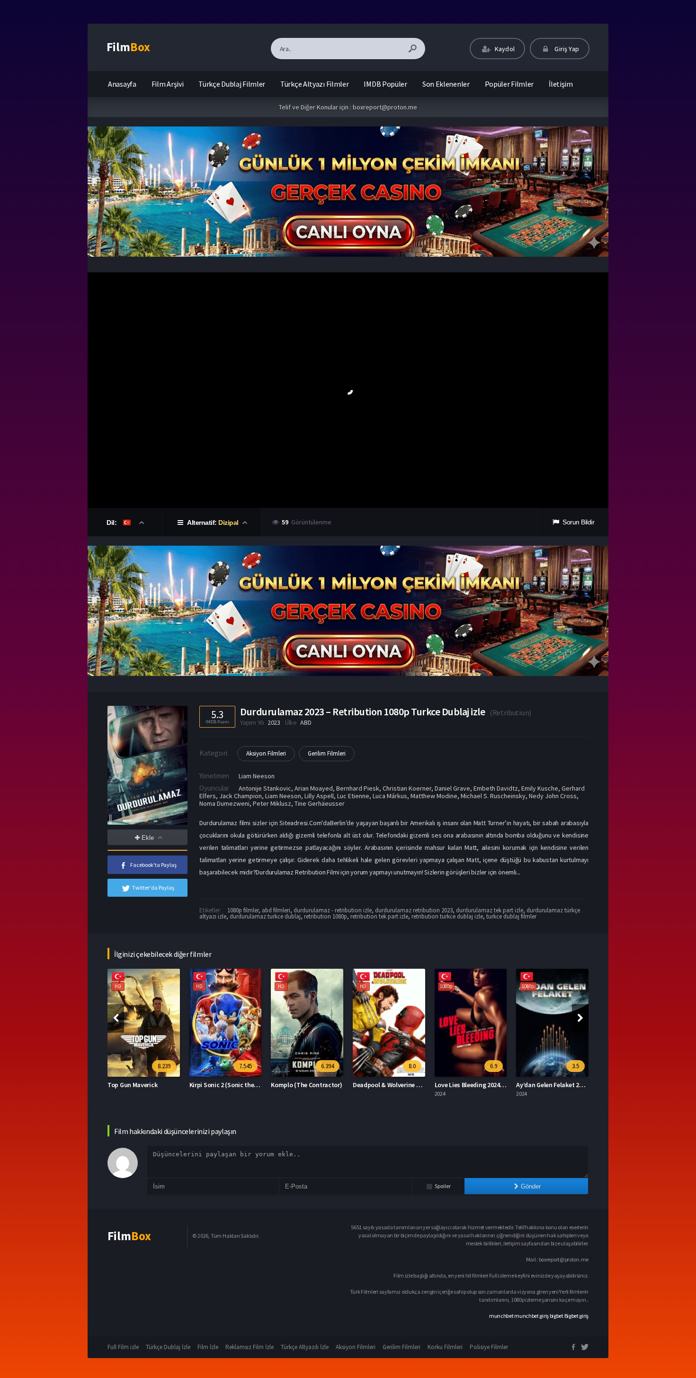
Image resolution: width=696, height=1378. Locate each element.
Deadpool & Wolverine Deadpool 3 (400, 1085)
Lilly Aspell (319, 796)
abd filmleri (276, 910)
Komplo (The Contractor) (306, 1085)
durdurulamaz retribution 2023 (414, 910)
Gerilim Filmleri (327, 753)
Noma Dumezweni (224, 803)
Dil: (112, 522)
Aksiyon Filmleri (266, 753)
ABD (305, 722)
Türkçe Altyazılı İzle (305, 1347)
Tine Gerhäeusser (319, 803)
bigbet (556, 1315)
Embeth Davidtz (495, 788)
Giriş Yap (566, 49)
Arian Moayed (313, 788)
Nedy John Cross (553, 796)
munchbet (501, 1315)
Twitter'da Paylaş (153, 887)
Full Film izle (123, 1347)
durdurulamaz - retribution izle (333, 910)
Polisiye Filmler (489, 1347)
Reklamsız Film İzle (249, 1347)
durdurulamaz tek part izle (489, 910)
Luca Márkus (390, 796)
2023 (274, 722)
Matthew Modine (433, 796)
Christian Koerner (407, 788)
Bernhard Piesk (357, 788)
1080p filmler (243, 910)
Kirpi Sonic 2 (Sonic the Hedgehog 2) (240, 1085)
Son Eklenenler (446, 84)
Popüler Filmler (509, 84)
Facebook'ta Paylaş (153, 864)
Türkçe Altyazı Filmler (314, 84)
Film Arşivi (168, 84)
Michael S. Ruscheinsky (493, 796)
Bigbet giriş (576, 1315)
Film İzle (207, 1347)
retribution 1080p (325, 916)
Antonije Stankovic (265, 788)
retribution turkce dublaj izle (447, 916)
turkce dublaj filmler (511, 916)
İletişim (561, 84)
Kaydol (504, 49)
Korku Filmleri (445, 1347)
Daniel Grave (452, 788)
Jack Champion (240, 796)
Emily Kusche (539, 788)
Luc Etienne (353, 796)
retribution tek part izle (379, 916)
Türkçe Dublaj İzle (168, 1347)
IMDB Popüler (385, 84)
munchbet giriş (531, 1315)
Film (128, 46)
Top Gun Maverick (132, 1085)
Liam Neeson (257, 776)
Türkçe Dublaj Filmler (231, 84)
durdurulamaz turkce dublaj (265, 916)
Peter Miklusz (272, 803)
